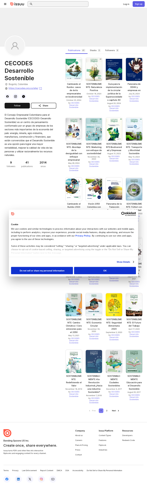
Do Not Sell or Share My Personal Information (104, 471)
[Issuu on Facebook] (6, 479)
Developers (127, 435)
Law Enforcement (29, 470)
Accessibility (77, 470)
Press (77, 450)
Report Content (46, 470)
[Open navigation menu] (5, 4)
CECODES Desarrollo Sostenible (74, 105)
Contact (78, 455)
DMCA (59, 470)
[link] (126, 4)
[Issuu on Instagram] (41, 479)
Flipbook (102, 445)
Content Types (105, 435)
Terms (6, 470)
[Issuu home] (17, 4)
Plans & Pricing (81, 445)
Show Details (123, 262)
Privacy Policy (83, 235)
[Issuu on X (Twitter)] (29, 479)
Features (102, 440)
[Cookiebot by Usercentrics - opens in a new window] (123, 214)
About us (79, 435)
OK (105, 270)
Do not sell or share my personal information (42, 270)
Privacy (15, 470)
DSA (67, 470)
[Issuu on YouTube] (52, 479)
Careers (78, 440)
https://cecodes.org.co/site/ (25, 88)
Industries (103, 450)
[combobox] (60, 4)
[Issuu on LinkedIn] (18, 479)
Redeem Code (128, 440)
